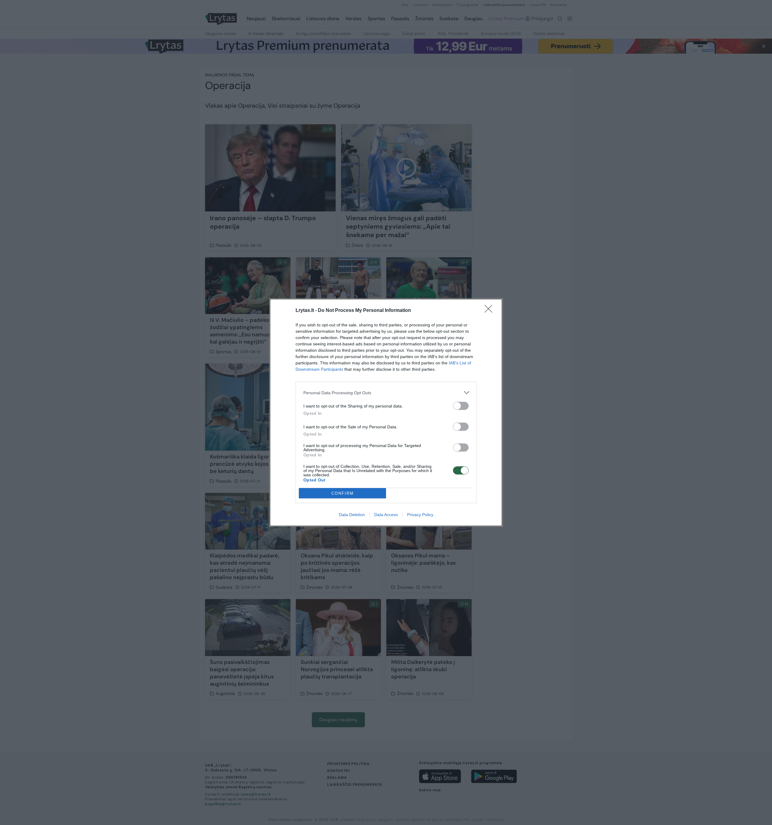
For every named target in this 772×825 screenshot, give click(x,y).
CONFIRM (342, 493)
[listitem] (386, 392)
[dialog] (386, 412)
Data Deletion (352, 514)
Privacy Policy (420, 514)
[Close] (490, 310)
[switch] (461, 406)
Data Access (386, 514)
